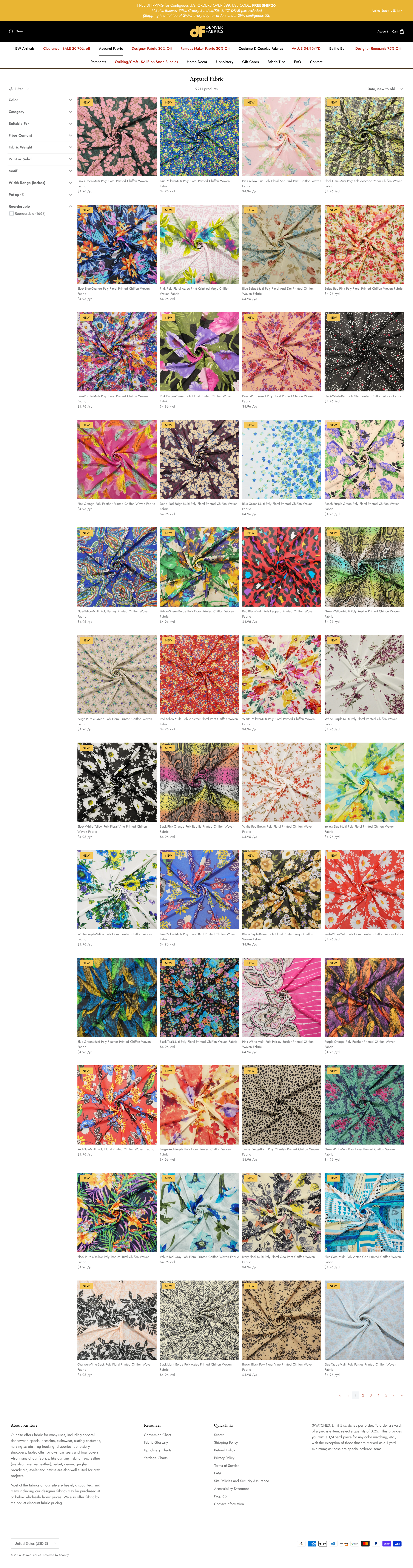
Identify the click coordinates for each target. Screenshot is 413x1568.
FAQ (297, 61)
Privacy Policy (224, 1457)
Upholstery (224, 61)
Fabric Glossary (156, 1442)
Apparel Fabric (111, 48)
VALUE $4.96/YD (306, 48)
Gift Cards (250, 61)
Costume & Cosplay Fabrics (261, 48)
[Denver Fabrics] (206, 31)
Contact (316, 61)
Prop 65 (220, 1496)
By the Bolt (338, 48)
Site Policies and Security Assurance (241, 1480)
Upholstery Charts (157, 1450)
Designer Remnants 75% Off (378, 48)
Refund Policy (224, 1450)
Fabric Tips (276, 61)
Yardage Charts (156, 1457)
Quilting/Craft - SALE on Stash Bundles (146, 61)
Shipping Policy (226, 1442)
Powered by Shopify (56, 1555)
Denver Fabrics (31, 1555)
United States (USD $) (386, 10)
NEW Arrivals (23, 48)
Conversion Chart (157, 1434)
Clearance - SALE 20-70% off (66, 48)
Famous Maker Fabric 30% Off (205, 48)
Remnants (98, 61)
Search (219, 1434)
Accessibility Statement (231, 1488)
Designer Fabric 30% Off (152, 48)
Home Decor (197, 61)
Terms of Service (226, 1465)
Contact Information (229, 1503)
